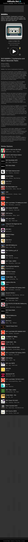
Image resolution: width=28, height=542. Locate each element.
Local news (17, 204)
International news (19, 407)
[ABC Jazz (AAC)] (3, 220)
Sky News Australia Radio (13, 347)
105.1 (7, 257)
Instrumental (12, 279)
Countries (5, 3)
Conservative (9, 188)
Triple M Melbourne (11, 315)
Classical (11, 210)
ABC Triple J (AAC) (11, 389)
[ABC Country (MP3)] (3, 412)
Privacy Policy (18, 540)
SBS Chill (8, 368)
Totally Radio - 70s (11, 277)
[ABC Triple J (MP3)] (3, 262)
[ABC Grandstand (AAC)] (3, 299)
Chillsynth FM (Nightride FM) (14, 224)
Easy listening (17, 178)
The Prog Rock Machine (12, 266)
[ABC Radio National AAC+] (3, 172)
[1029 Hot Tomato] (3, 273)
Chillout (11, 178)
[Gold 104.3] (3, 182)
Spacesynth (8, 375)
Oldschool (11, 386)
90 (10, 344)
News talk (19, 188)
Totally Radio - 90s (11, 342)
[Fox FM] (3, 385)
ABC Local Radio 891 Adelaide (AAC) (16, 331)
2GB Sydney (9, 213)
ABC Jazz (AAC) (10, 218)
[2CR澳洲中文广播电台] (3, 338)
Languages (10, 3)
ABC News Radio (10, 165)
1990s (7, 344)
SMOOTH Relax (10, 234)
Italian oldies (9, 151)
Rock (10, 317)
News (10, 162)
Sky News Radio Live (11, 186)
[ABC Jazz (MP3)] (3, 364)
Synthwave (11, 226)
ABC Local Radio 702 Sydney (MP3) (15, 352)
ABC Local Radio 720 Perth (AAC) (15, 379)
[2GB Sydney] (3, 214)
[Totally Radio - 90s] (3, 343)
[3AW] (3, 193)
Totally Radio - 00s (11, 395)
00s (12, 397)
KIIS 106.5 (8, 229)
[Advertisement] (14, 9)
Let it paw (23, 540)
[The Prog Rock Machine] (3, 267)
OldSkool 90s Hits (10, 282)
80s (6, 317)
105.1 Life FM (9, 255)
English (8, 66)
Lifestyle (15, 194)
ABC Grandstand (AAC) (12, 298)
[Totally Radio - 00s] (3, 396)
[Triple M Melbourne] (3, 316)
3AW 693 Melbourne (11, 245)
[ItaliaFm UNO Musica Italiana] (3, 156)
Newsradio (14, 162)
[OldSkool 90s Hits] (3, 283)
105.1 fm (11, 257)
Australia (7, 65)
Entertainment (9, 194)
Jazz (10, 220)
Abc (6, 162)
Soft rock (22, 295)
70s (15, 157)
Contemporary (9, 391)
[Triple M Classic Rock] (3, 327)
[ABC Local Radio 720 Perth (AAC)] (3, 380)
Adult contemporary (10, 273)
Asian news (11, 407)
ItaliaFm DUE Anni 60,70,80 (13, 149)
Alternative (11, 263)
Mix (6, 252)
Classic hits (8, 183)
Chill (7, 178)
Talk (14, 247)
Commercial (8, 295)
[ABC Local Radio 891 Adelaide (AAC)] (3, 332)
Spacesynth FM (10, 374)
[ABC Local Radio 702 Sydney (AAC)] (3, 289)
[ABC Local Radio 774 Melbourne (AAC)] (3, 204)
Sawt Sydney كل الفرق (12, 250)
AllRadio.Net (13, 1)
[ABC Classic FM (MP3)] (3, 209)
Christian (16, 257)
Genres (15, 3)
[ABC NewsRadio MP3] (3, 161)
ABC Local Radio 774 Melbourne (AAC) (16, 202)
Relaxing (8, 236)
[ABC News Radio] (3, 166)
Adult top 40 (8, 231)
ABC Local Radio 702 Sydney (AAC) (15, 287)
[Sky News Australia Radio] (3, 348)
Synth (13, 375)
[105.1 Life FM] (3, 257)
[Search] (24, 3)
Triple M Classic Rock (11, 326)
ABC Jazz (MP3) (10, 363)
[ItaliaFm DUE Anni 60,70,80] (3, 150)
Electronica (12, 307)
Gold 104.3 (9, 181)
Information (16, 172)
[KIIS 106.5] (3, 230)
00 (6, 397)
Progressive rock (10, 268)
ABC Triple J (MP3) (11, 261)
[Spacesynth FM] (3, 375)
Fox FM (8, 384)
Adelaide (11, 333)
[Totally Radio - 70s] (3, 278)
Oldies (18, 151)
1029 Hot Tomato (10, 271)
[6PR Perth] (3, 322)
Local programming (13, 381)
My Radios (20, 3)
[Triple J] (3, 198)
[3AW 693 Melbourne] (3, 246)
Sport (18, 215)
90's (13, 344)
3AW (7, 192)
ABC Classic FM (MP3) (12, 208)
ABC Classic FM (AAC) (12, 400)
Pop (17, 279)
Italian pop (8, 157)
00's (9, 397)
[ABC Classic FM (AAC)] (3, 401)
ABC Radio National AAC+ (13, 170)
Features (11, 172)
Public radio (16, 210)
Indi (14, 391)
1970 (7, 279)
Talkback (15, 322)
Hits (7, 386)
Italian (14, 151)
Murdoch (23, 349)
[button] (14, 51)
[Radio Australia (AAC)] (3, 407)
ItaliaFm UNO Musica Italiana (14, 155)
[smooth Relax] (3, 177)
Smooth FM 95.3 (10, 293)
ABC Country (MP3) (11, 411)
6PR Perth (8, 320)
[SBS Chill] (3, 369)
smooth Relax (9, 176)
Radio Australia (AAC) (12, 405)
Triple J (8, 197)
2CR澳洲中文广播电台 (11, 336)
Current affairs (16, 349)
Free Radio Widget (6, 540)
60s (12, 157)
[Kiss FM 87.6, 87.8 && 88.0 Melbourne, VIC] (3, 304)
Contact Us (13, 540)
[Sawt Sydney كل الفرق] (3, 251)
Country (10, 413)
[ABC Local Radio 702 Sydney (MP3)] (3, 354)
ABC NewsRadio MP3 (12, 160)
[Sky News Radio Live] (3, 188)
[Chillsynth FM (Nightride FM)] (3, 225)
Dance (7, 307)
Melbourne (18, 307)
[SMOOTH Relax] (3, 235)
